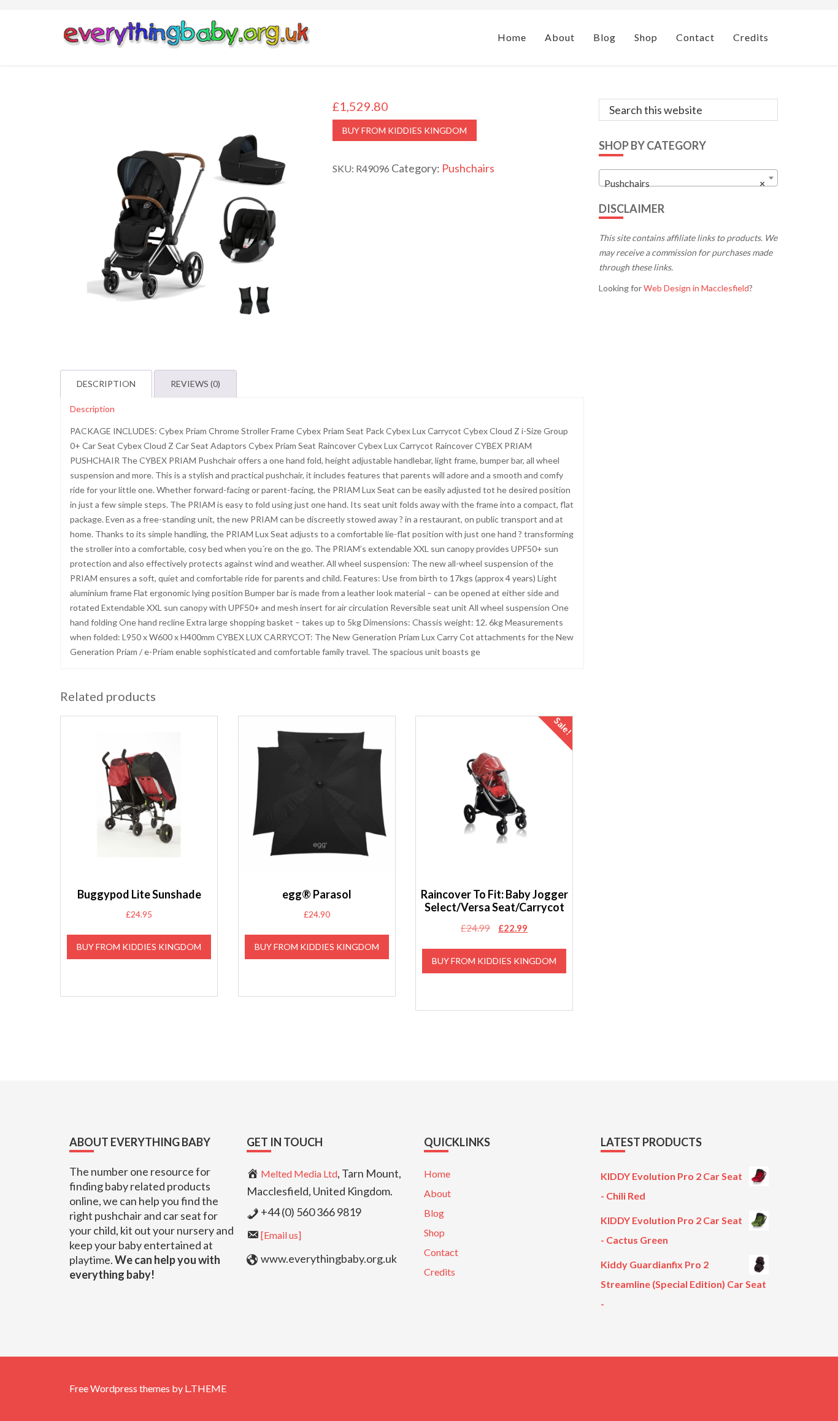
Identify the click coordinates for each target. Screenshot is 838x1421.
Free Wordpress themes (119, 1388)
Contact (441, 1252)
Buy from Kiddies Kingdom (404, 130)
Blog (434, 1213)
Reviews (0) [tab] (195, 383)
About (437, 1193)
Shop (434, 1232)
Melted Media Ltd (299, 1173)
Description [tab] (106, 383)
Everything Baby (186, 34)
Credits (439, 1271)
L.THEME (205, 1388)
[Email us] (281, 1235)
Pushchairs (468, 168)
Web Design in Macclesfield (696, 288)
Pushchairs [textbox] (685, 183)
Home (437, 1173)
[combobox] (688, 177)
